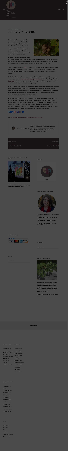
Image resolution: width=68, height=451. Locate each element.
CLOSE (67, 1)
